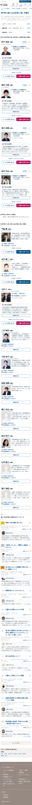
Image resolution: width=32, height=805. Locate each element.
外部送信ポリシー (24, 779)
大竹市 (5, 753)
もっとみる (16, 743)
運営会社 (5, 795)
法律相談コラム (7, 777)
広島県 (5, 243)
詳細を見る (16, 349)
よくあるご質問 (7, 781)
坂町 (6, 755)
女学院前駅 (7, 245)
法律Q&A (5, 774)
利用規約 (21, 772)
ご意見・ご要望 (23, 770)
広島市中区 (11, 243)
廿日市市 (10, 753)
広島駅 (5, 346)
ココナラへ (4, 1)
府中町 (15, 46)
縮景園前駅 (17, 295)
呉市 (2, 753)
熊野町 (2, 755)
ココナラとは (7, 779)
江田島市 (15, 753)
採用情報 (5, 797)
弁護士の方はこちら (25, 1)
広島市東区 (11, 344)
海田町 (24, 753)
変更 (28, 24)
